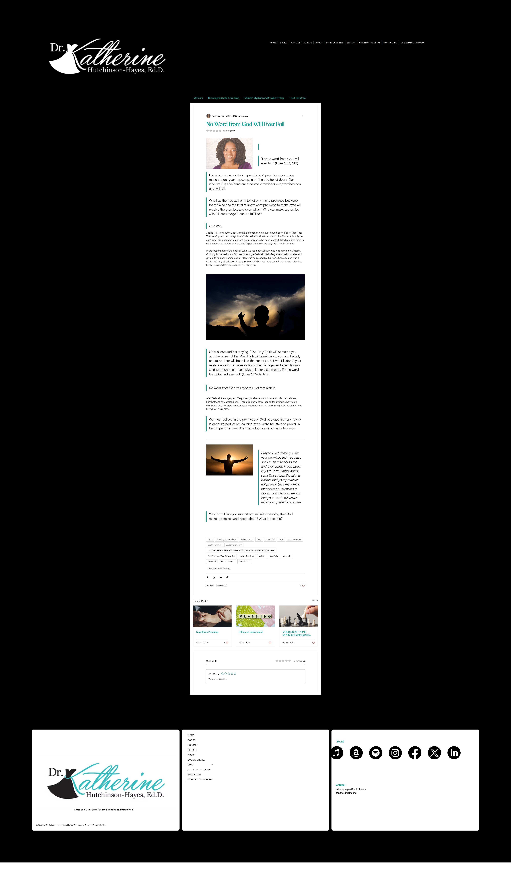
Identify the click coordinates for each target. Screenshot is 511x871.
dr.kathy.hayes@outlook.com (351, 789)
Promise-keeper (228, 561)
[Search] (459, 45)
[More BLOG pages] (354, 42)
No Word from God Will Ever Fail (221, 556)
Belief (281, 539)
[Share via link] (227, 577)
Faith (210, 539)
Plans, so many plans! (251, 631)
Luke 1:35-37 (244, 561)
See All (315, 600)
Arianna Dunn (247, 539)
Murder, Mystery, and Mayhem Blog (264, 97)
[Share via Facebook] (207, 577)
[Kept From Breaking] (212, 616)
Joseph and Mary (233, 545)
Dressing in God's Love (226, 539)
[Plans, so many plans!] (255, 616)
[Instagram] (395, 752)
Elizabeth (286, 556)
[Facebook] (414, 752)
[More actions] (303, 116)
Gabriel (262, 556)
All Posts (198, 97)
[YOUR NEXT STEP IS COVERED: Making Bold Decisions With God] (298, 616)
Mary (259, 539)
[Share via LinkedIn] (220, 577)
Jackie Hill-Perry (215, 545)
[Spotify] (375, 752)
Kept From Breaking (207, 631)
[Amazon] (356, 752)
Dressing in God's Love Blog (223, 97)
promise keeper (294, 539)
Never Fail (212, 561)
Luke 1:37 (270, 539)
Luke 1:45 (274, 556)
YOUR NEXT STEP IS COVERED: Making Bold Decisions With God (296, 633)
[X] (434, 752)
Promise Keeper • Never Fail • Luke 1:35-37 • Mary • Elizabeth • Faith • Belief (241, 550)
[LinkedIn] (454, 752)
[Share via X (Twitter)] (214, 577)
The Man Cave (297, 97)
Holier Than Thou (247, 556)
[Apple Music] (336, 752)
